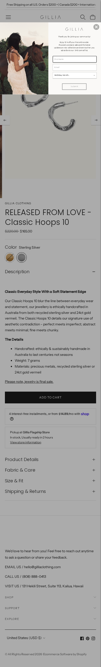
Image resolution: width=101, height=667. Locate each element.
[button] (96, 27)
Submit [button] (74, 86)
